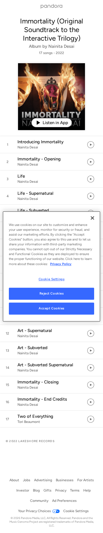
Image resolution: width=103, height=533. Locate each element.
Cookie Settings (52, 279)
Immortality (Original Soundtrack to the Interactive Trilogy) (51, 29)
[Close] (92, 218)
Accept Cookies (51, 309)
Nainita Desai (61, 46)
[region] (51, 266)
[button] (51, 144)
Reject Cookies (51, 294)
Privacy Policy (61, 264)
